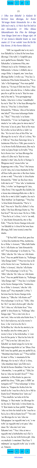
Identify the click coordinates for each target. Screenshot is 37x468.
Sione (10, 2)
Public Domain (18, 457)
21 (22, 2)
